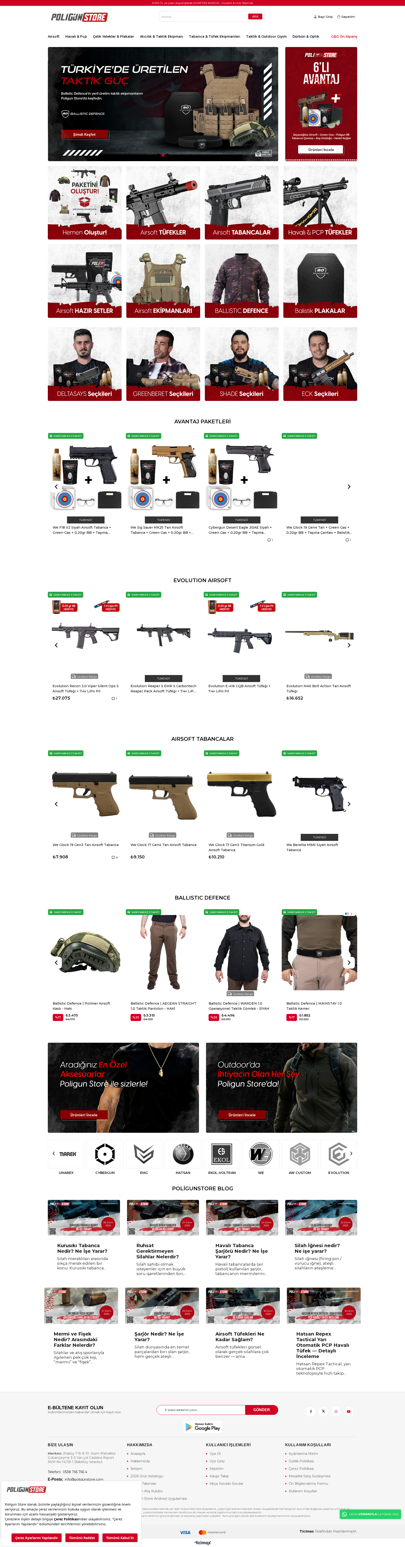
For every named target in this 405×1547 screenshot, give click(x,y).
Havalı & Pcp (76, 36)
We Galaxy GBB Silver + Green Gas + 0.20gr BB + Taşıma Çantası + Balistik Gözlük (318, 530)
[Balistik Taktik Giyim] (242, 281)
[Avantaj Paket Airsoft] (85, 203)
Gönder (261, 1410)
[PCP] (320, 203)
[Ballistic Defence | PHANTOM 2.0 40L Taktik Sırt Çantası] (319, 953)
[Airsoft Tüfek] (163, 203)
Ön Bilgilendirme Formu (308, 1484)
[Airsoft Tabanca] (242, 203)
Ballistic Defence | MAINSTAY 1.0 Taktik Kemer (158, 1006)
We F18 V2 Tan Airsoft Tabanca (315, 845)
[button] (158, 155)
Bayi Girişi (325, 16)
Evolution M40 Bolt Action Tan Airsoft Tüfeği (84, 688)
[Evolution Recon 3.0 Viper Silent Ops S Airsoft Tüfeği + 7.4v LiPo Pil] (241, 635)
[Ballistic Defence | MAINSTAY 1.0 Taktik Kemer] (164, 953)
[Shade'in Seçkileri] (242, 364)
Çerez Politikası (301, 1469)
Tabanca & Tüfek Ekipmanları (214, 36)
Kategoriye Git (202, 421)
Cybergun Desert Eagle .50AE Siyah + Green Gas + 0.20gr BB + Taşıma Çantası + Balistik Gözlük (84, 530)
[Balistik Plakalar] (320, 281)
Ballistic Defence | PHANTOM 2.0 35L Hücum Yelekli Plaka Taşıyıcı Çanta (241, 1006)
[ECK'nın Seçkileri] (320, 364)
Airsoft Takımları (143, 1484)
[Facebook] (310, 1411)
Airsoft (54, 36)
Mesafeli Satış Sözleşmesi (309, 1476)
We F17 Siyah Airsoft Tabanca (236, 845)
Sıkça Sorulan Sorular (226, 1484)
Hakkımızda (140, 1461)
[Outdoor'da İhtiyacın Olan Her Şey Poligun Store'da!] (281, 1088)
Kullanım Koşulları (303, 1491)
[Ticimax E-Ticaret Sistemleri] (202, 1543)
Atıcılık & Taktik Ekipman (161, 36)
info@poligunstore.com (75, 1479)
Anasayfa (138, 1454)
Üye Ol (215, 1454)
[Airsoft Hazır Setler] (85, 281)
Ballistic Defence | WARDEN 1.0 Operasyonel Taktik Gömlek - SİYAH (83, 1006)
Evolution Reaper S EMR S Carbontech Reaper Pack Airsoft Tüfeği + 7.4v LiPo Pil (319, 689)
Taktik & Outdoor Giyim (266, 36)
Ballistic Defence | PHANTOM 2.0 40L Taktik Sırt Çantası (318, 1006)
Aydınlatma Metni (303, 1454)
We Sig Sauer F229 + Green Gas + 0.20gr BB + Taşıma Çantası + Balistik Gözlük (240, 530)
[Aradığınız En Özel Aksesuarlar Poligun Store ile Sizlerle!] (123, 1088)
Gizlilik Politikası (301, 1461)
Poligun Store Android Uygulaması (159, 1498)
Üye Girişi (217, 1461)
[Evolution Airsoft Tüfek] (163, 104)
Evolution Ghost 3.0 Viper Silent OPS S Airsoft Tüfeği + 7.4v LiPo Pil (163, 688)
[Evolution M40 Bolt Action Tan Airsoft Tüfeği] (86, 635)
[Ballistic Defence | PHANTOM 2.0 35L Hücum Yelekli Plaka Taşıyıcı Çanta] (242, 953)
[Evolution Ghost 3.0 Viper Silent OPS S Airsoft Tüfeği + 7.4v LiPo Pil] (164, 635)
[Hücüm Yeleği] (163, 281)
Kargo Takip (219, 1476)
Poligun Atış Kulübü (147, 1491)
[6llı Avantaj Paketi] (321, 104)
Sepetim (217, 1469)
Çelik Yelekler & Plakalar (113, 36)
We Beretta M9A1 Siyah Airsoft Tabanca (81, 847)
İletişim (136, 1469)
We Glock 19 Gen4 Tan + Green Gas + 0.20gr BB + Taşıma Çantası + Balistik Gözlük (162, 530)
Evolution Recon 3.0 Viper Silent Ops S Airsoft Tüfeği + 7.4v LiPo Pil (241, 688)
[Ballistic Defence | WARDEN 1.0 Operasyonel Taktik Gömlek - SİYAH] (86, 953)
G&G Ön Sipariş (344, 36)
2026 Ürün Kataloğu (147, 1476)
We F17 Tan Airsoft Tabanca (156, 845)
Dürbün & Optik (305, 36)
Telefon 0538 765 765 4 (67, 1472)
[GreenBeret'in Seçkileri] (163, 364)
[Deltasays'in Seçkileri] (85, 364)
